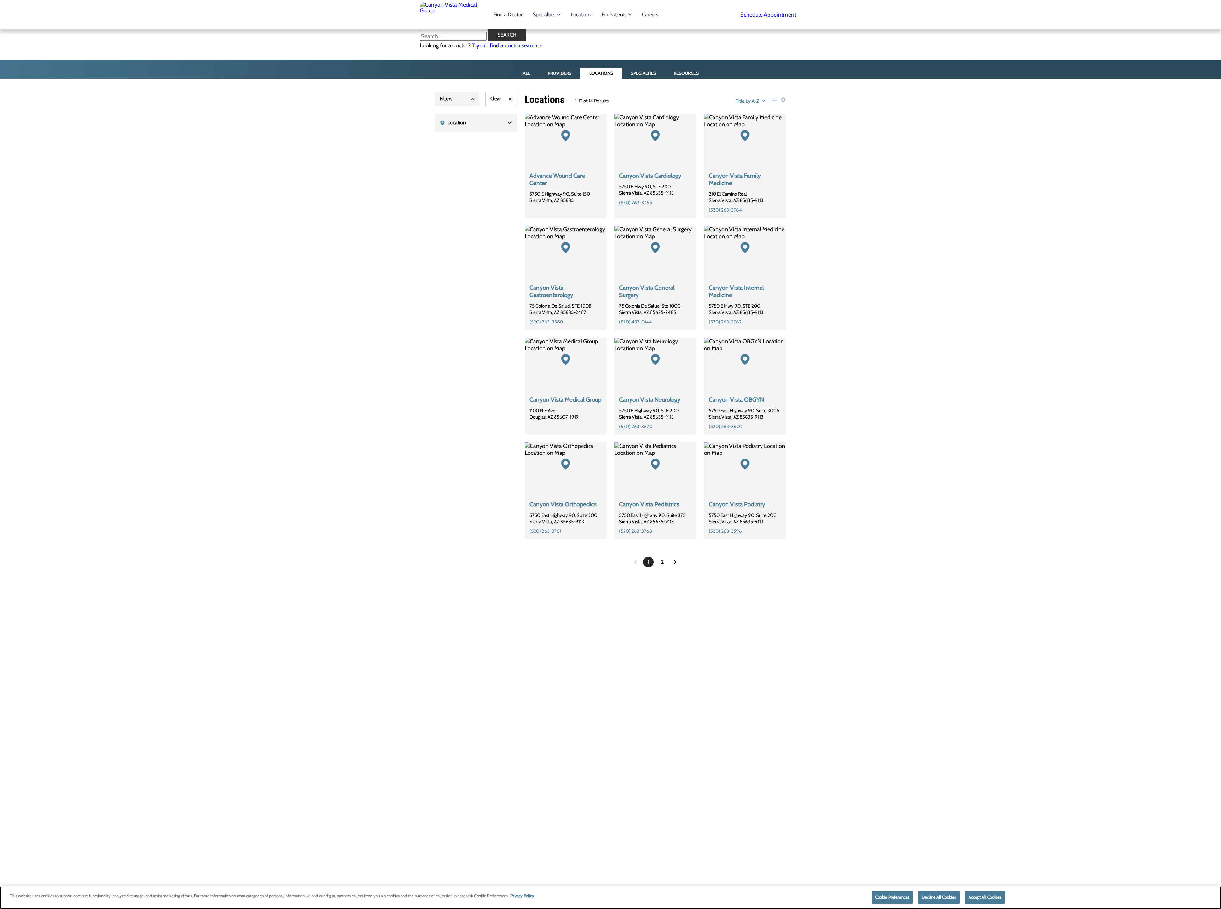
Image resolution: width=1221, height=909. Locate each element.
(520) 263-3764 (725, 210)
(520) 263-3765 (635, 202)
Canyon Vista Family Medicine (735, 179)
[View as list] (774, 100)
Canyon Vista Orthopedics (563, 504)
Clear (495, 98)
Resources (686, 73)
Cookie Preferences (892, 896)
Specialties (545, 14)
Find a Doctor (508, 14)
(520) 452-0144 (635, 322)
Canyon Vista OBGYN (736, 399)
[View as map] (783, 100)
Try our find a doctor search (504, 45)
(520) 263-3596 (725, 531)
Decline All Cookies (939, 896)
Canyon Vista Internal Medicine (736, 291)
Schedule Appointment (768, 14)
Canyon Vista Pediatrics (649, 504)
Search (507, 35)
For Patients (615, 14)
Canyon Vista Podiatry (737, 504)
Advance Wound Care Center (557, 179)
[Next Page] (675, 562)
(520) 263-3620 (725, 426)
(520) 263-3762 (725, 322)
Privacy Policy (522, 895)
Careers (650, 14)
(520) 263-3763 (635, 531)
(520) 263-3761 (545, 531)
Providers (559, 73)
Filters (446, 98)
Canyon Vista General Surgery (646, 291)
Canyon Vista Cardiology (650, 175)
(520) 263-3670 (635, 426)
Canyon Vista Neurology (649, 399)
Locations (581, 14)
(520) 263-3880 (546, 322)
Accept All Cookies (985, 896)
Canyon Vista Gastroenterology (551, 291)
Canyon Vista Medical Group (565, 399)
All (526, 73)
